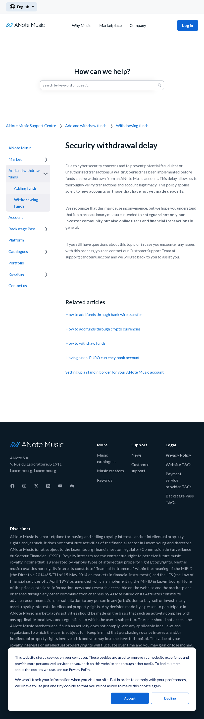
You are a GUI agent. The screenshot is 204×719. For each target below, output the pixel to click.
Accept (130, 698)
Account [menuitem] (15, 217)
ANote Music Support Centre (31, 125)
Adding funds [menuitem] (25, 188)
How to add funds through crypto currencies (103, 328)
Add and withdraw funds (85, 125)
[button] (46, 159)
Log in (187, 25)
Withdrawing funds (132, 125)
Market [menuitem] (15, 159)
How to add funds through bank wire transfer (103, 314)
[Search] (159, 85)
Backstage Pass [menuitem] (22, 228)
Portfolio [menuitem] (16, 262)
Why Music (81, 25)
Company (138, 25)
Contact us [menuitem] (17, 285)
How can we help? (102, 71)
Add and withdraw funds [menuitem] (24, 173)
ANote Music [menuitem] (20, 147)
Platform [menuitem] (16, 240)
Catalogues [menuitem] (18, 251)
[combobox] (97, 85)
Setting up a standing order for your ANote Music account (114, 372)
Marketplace (110, 25)
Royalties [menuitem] (16, 274)
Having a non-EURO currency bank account (102, 357)
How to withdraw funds (85, 343)
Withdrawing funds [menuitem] (26, 202)
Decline (170, 698)
